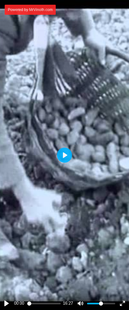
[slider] (44, 304)
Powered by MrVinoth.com (30, 10)
